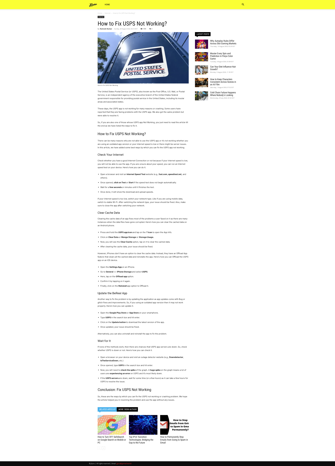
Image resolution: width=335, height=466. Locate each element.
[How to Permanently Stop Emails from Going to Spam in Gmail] (174, 425)
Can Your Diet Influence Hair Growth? (223, 68)
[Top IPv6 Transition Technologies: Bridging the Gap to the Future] (143, 425)
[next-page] (103, 448)
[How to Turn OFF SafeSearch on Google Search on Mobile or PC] (112, 425)
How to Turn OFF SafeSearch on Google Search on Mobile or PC (112, 439)
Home (107, 4)
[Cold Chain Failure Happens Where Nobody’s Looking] (201, 95)
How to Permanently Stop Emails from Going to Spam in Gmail (174, 439)
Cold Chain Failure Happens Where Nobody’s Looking (223, 93)
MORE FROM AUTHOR (127, 409)
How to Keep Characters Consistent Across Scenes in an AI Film (223, 82)
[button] (243, 5)
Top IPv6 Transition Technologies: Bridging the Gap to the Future (141, 439)
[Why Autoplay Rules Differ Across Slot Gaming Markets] (201, 44)
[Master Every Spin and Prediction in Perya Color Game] (201, 56)
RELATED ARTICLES (107, 409)
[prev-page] (99, 448)
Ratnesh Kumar (106, 29)
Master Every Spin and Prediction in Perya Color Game (221, 56)
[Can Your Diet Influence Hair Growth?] (201, 70)
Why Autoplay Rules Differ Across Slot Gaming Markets (223, 42)
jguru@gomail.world (123, 463)
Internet (107, 13)
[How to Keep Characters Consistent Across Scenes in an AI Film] (201, 82)
